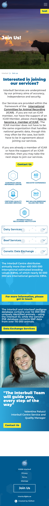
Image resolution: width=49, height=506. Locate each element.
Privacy (25, 473)
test (44, 11)
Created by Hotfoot (26, 501)
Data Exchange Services (19, 329)
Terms (24, 477)
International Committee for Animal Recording (24, 108)
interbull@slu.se (24, 496)
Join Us (24, 488)
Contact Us (24, 164)
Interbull (5, 73)
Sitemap (24, 481)
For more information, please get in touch (25, 298)
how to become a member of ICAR (25, 120)
